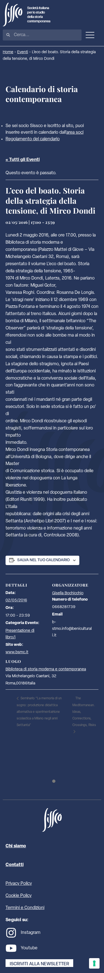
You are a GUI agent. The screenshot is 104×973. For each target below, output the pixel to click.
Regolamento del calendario (33, 139)
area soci (74, 132)
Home (8, 52)
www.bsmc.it (17, 652)
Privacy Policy (19, 883)
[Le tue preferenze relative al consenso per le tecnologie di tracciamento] (94, 963)
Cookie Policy (19, 896)
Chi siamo (16, 846)
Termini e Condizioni (25, 908)
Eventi (22, 52)
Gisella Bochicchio (67, 593)
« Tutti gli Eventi (23, 160)
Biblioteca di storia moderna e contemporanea (46, 669)
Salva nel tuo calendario (43, 560)
